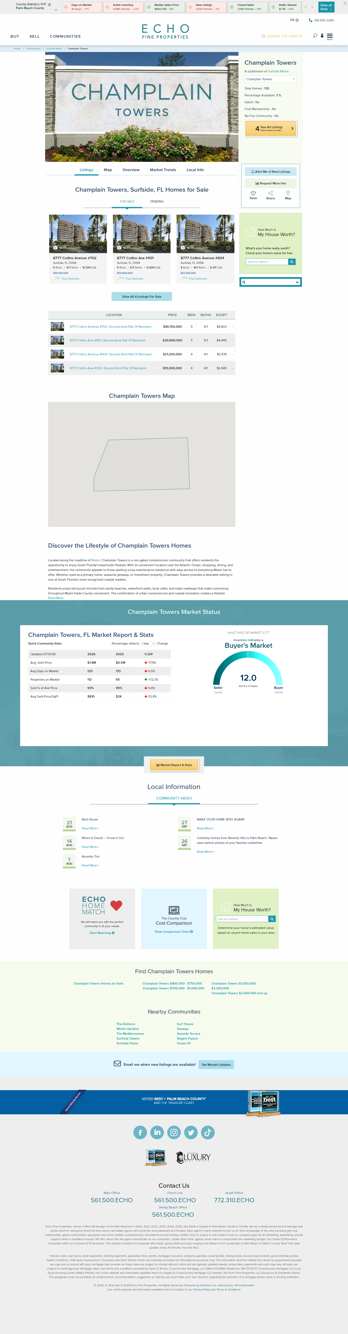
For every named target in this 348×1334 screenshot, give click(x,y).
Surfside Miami (54, 48)
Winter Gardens (128, 1028)
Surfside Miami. (278, 71)
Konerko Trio (90, 856)
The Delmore (70, 278)
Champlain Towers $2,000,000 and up (239, 993)
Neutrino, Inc (208, 1285)
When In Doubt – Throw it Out (103, 838)
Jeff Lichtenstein (244, 1285)
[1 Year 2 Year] (148, 645)
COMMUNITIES (65, 36)
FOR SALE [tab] (127, 201)
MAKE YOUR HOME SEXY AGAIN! (220, 819)
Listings (86, 169)
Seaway (182, 1028)
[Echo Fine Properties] (169, 28)
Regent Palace (187, 1038)
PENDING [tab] (157, 201)
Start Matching (101, 933)
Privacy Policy (201, 1289)
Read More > (90, 828)
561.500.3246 (324, 20)
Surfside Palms (127, 1043)
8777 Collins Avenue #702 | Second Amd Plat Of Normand (110, 326)
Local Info (195, 169)
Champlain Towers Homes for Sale (98, 983)
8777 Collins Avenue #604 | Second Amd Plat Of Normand (110, 354)
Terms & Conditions (228, 1289)
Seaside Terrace (188, 1033)
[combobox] (270, 282)
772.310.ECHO (234, 1199)
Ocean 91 (184, 1043)
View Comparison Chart (172, 931)
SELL (35, 36)
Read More (55, 598)
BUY (15, 36)
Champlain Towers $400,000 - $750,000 (172, 983)
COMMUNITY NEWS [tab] (174, 798)
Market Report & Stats (176, 765)
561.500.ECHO (112, 1199)
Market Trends (163, 169)
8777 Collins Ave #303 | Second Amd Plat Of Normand (108, 368)
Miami (95, 560)
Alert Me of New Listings (272, 171)
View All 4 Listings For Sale (142, 296)
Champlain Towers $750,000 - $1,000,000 (173, 988)
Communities (33, 48)
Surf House (185, 1024)
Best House (90, 819)
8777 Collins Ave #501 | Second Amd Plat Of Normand (107, 340)
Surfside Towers (128, 1038)
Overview (131, 169)
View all (326, 7)
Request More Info (272, 183)
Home (17, 48)
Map (108, 169)
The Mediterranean (130, 1033)
